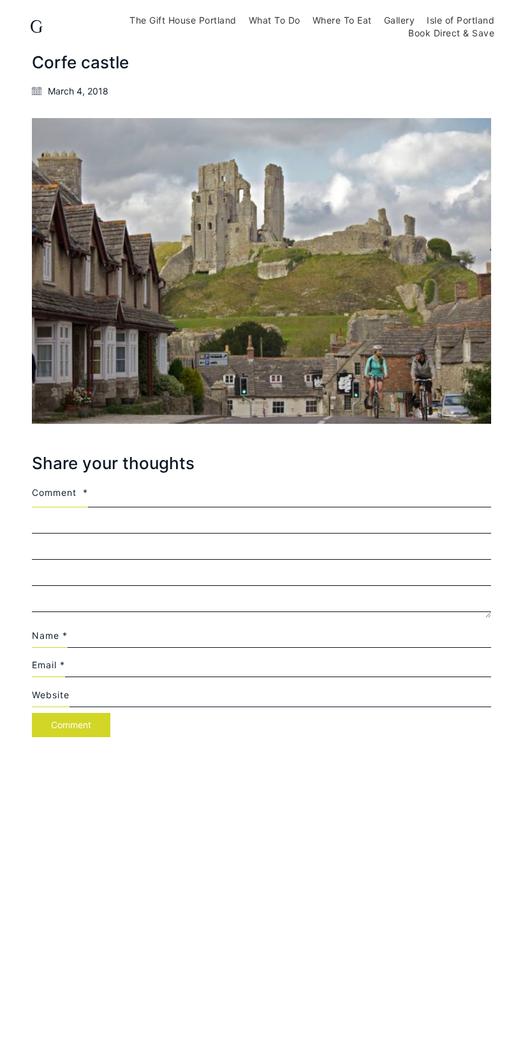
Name (50, 635)
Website (51, 694)
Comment (60, 492)
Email (48, 664)
